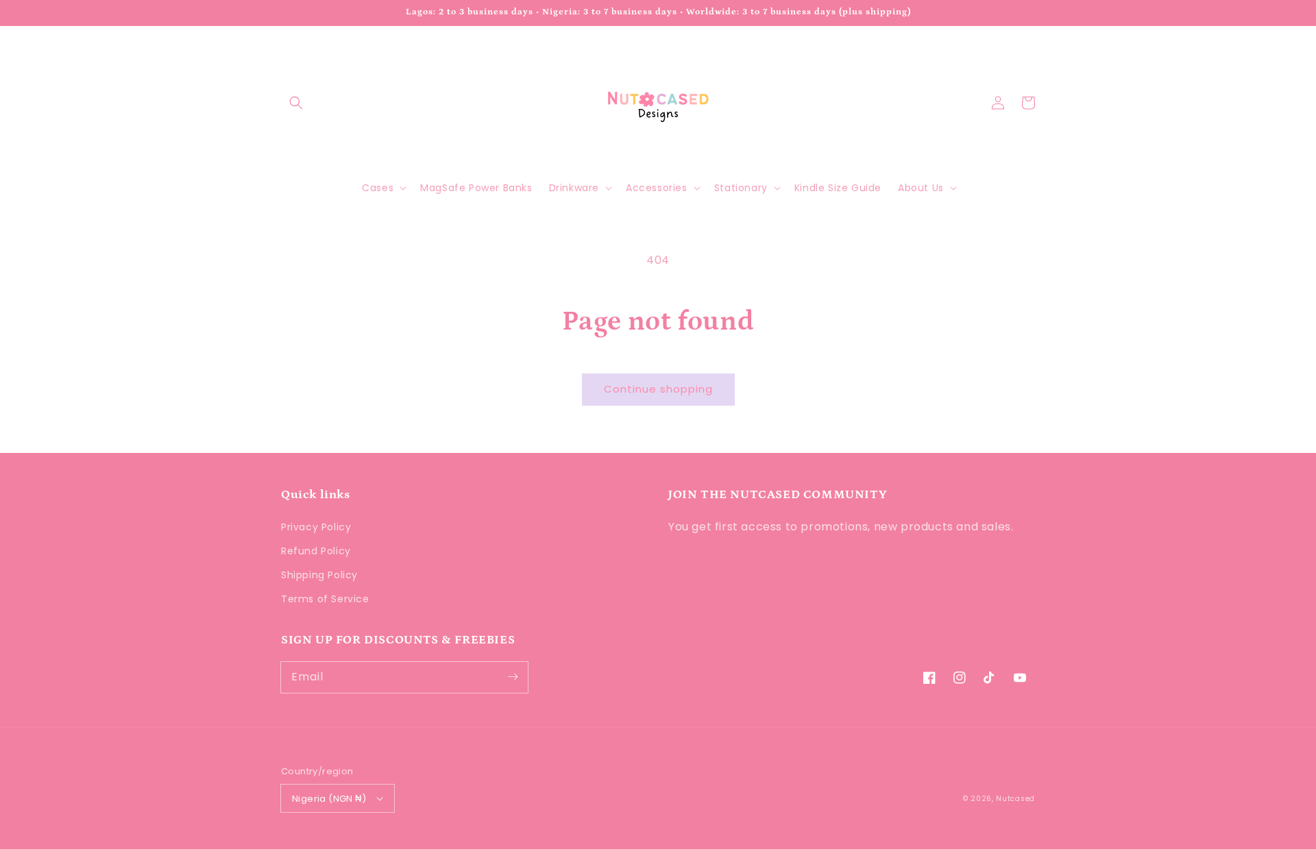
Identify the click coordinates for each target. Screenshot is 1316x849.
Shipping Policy (319, 575)
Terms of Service (325, 599)
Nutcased (1015, 798)
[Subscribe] (513, 677)
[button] (296, 103)
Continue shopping (658, 389)
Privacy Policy (316, 527)
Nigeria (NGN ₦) (329, 798)
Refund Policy (316, 551)
